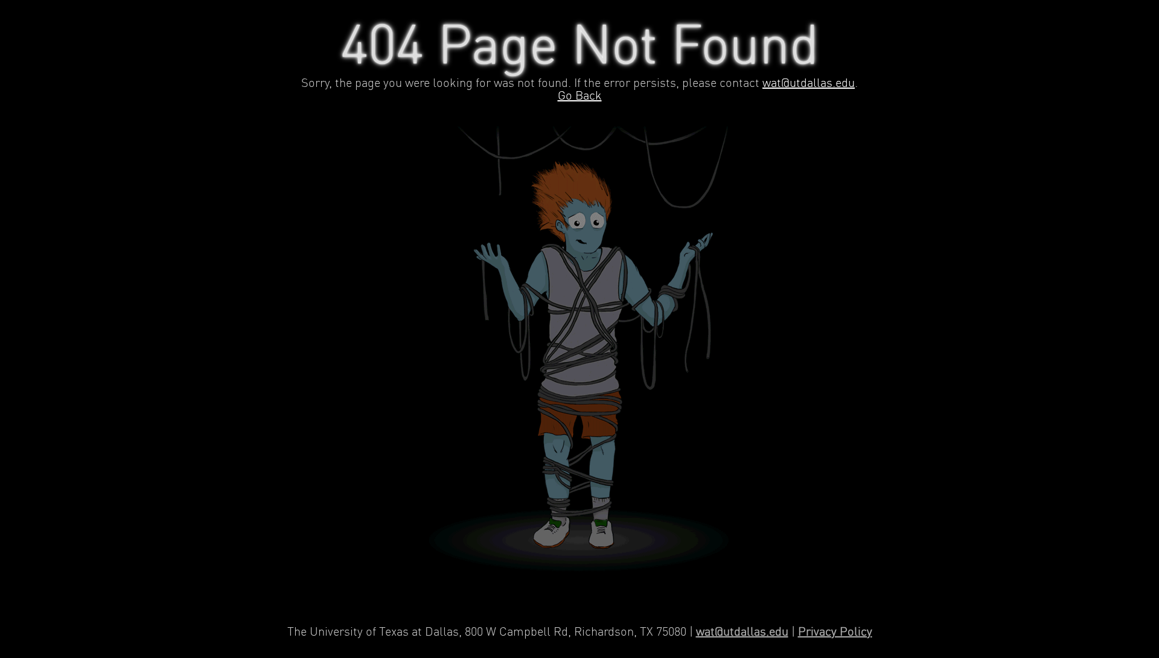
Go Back (580, 96)
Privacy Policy (835, 632)
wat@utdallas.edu (808, 83)
